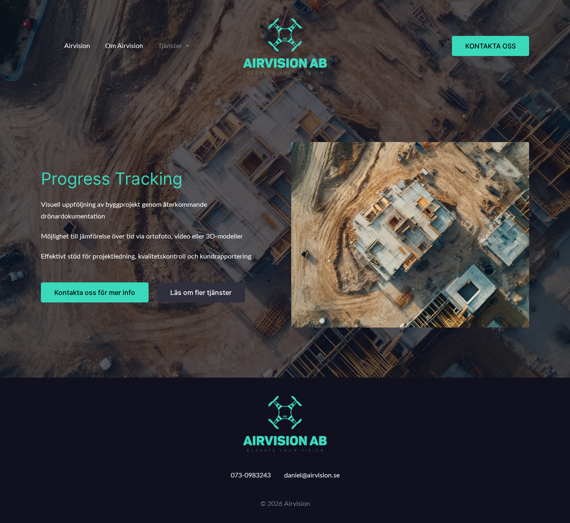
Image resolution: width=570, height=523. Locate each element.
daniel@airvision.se (312, 475)
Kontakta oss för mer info (94, 292)
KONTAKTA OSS (490, 46)
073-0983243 (251, 475)
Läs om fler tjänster (201, 292)
